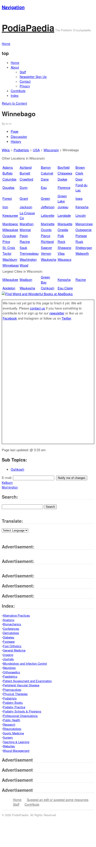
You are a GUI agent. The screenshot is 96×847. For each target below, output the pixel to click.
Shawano (64, 247)
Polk (61, 235)
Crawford (26, 179)
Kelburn (7, 482)
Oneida (63, 229)
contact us (37, 308)
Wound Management (16, 750)
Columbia (9, 179)
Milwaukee (10, 229)
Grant (24, 198)
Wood (24, 265)
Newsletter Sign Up (33, 76)
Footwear (9, 641)
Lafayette (47, 215)
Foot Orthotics (12, 646)
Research (9, 724)
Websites (9, 746)
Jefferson (47, 206)
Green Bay (45, 279)
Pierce (45, 235)
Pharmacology (12, 689)
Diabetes (8, 637)
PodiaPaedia (28, 27)
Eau (44, 187)
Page (14, 131)
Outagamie (83, 229)
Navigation (13, 7)
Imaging (8, 655)
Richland (47, 241)
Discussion (19, 136)
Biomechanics (12, 624)
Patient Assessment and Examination (27, 681)
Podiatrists (21, 149)
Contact (25, 81)
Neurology (9, 668)
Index (15, 95)
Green (45, 198)
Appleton (8, 288)
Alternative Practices (16, 615)
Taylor (6, 253)
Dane (45, 179)
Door (79, 179)
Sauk (23, 247)
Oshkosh (47, 288)
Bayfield (63, 167)
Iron (5, 206)
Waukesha (48, 259)
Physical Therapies (15, 694)
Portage (81, 235)
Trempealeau (29, 253)
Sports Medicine (13, 733)
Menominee (84, 223)
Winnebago (10, 265)
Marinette (47, 223)
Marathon (26, 223)
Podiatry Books (13, 702)
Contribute (18, 90)
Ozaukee (9, 235)
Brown (80, 167)
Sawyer (46, 247)
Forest (7, 198)
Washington (28, 259)
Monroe (25, 229)
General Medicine (14, 650)
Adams (7, 167)
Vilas (61, 253)
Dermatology (11, 633)
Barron (46, 167)
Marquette (65, 223)
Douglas (8, 187)
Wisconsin (51, 149)
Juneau (63, 206)
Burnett (25, 173)
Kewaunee (10, 215)
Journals (8, 659)
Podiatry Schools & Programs (22, 711)
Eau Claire (65, 288)
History (16, 141)
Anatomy (9, 620)
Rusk (79, 241)
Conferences (11, 628)
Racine (25, 241)
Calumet (47, 173)
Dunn (23, 187)
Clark (79, 173)
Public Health (11, 720)
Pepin (24, 235)
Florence (64, 187)
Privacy (25, 86)
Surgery (8, 737)
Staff (23, 72)
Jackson (26, 206)
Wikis (6, 149)
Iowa (78, 198)
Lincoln (80, 215)
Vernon (46, 253)
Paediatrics (10, 676)
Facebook (10, 318)
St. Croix (8, 247)
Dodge (62, 179)
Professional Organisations (20, 716)
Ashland (25, 167)
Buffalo (7, 173)
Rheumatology (12, 729)
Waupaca (64, 259)
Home (15, 62)
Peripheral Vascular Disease (21, 685)
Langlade (64, 215)
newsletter (56, 313)
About (15, 67)
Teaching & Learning (16, 742)
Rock (61, 241)
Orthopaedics (11, 672)
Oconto (46, 229)
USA (36, 149)
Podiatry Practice (14, 707)
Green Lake (62, 198)
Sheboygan (83, 247)
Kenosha (81, 206)
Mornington (10, 487)
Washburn (9, 259)
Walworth (82, 253)
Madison (26, 279)
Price (6, 241)
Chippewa (65, 173)
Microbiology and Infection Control (25, 663)
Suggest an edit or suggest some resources (57, 799)
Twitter (66, 318)
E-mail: (7, 477)
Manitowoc (10, 223)
